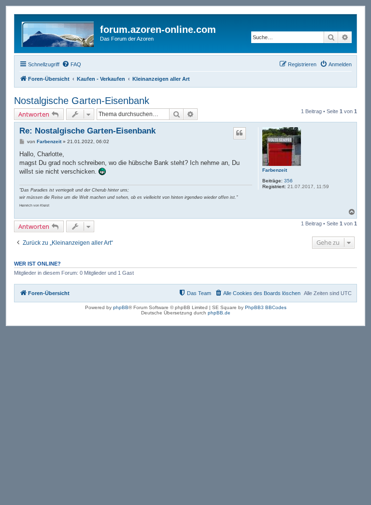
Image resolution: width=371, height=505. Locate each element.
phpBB (120, 307)
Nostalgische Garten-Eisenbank (81, 100)
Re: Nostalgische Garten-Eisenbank (87, 130)
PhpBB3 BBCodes (265, 307)
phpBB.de (219, 312)
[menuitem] (71, 64)
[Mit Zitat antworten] (239, 133)
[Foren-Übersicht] (58, 32)
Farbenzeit (274, 170)
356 (288, 180)
